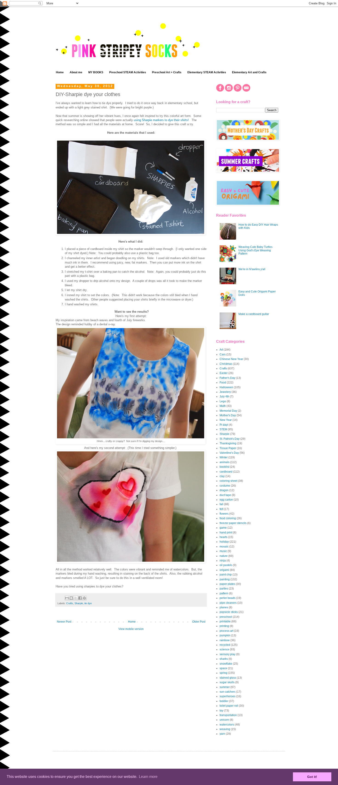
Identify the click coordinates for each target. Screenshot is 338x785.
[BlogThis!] (71, 598)
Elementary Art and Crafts (249, 72)
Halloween (226, 387)
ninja (223, 560)
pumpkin (225, 635)
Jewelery (225, 392)
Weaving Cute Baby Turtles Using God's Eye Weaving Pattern (255, 250)
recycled (225, 644)
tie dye (88, 603)
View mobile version (131, 629)
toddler (224, 701)
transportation (228, 715)
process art (226, 630)
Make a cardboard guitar (253, 314)
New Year (226, 420)
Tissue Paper (228, 448)
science (224, 649)
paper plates (227, 584)
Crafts (69, 603)
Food (223, 382)
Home (60, 72)
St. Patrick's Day (230, 438)
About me (76, 72)
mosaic (224, 546)
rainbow (225, 640)
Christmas (226, 364)
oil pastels (226, 565)
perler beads (227, 598)
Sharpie (78, 603)
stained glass (228, 677)
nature (224, 556)
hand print (226, 532)
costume (225, 485)
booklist (224, 466)
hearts (223, 537)
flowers (224, 513)
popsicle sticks (229, 612)
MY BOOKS (95, 72)
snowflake (226, 663)
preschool (226, 616)
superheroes (227, 696)
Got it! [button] (312, 777)
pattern (224, 593)
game (223, 527)
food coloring (228, 518)
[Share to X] (75, 598)
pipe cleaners (228, 602)
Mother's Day (228, 415)
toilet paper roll (229, 705)
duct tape (225, 495)
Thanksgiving (228, 443)
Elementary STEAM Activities (206, 72)
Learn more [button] (148, 777)
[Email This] (67, 598)
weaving (225, 729)
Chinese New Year (231, 359)
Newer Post (64, 621)
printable (225, 621)
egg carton (226, 499)
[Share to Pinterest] (84, 598)
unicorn (224, 719)
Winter (224, 457)
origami (224, 570)
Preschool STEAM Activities (127, 72)
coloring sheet (228, 480)
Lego (223, 401)
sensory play (227, 654)
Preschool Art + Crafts (166, 72)
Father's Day (227, 378)
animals (224, 462)
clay (222, 476)
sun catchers (227, 691)
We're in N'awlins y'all (251, 269)
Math (223, 406)
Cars (223, 354)
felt (221, 509)
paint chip (226, 574)
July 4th (224, 396)
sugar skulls (227, 682)
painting (225, 579)
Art (221, 349)
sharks (224, 658)
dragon (224, 490)
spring (223, 672)
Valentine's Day (229, 452)
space (223, 668)
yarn (222, 733)
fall (221, 504)
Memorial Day (228, 410)
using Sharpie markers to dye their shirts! (161, 120)
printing (224, 626)
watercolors (227, 724)
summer (225, 687)
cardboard (226, 471)
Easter (224, 373)
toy (221, 710)
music (223, 551)
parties (224, 588)
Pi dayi (224, 424)
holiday (224, 541)
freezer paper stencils (233, 523)
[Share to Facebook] (80, 598)
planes (224, 607)
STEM (223, 429)
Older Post (198, 621)
